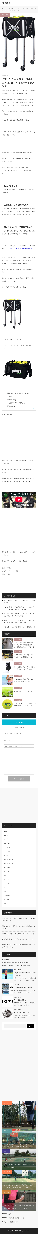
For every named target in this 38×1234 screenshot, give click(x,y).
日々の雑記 (7, 895)
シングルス (7, 843)
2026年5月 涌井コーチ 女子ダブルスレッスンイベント (17, 939)
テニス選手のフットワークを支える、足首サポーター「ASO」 (24, 668)
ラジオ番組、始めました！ (22, 1012)
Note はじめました (20, 1000)
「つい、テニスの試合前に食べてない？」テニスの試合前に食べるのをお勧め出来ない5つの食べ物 (24, 645)
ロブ (5, 887)
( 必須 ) (7, 740)
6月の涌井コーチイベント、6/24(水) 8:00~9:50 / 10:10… (16, 965)
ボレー (6, 875)
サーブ (6, 839)
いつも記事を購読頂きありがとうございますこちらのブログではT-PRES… (24, 991)
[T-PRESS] (16, 3)
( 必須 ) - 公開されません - (13, 746)
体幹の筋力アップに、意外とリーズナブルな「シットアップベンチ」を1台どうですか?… (19, 621)
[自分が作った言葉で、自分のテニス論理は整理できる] (27, 581)
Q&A (5, 831)
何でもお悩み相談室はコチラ (10, 1222)
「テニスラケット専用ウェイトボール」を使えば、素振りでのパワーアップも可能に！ (19, 615)
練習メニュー (8, 903)
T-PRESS (17, 1230)
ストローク (7, 847)
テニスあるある (8, 859)
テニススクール (8, 863)
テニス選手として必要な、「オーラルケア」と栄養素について (19, 602)
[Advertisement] (20, 805)
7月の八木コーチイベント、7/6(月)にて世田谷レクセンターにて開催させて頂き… (25, 979)
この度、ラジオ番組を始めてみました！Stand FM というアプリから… (24, 1016)
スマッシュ (7, 851)
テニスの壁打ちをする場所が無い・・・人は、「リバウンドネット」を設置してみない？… (19, 608)
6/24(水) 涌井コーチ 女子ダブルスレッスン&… (16, 962)
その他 (6, 835)
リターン (6, 883)
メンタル (6, 879)
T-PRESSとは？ (6, 1214)
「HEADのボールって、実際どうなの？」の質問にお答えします (25, 704)
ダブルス (6, 855)
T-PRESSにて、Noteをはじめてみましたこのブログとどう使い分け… (24, 1004)
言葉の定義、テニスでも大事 (23, 691)
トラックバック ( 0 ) (19, 727)
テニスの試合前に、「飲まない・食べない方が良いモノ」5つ (24, 680)
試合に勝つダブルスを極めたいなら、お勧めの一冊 (19, 627)
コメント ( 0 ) (19, 722)
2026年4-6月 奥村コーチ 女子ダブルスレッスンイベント (18, 934)
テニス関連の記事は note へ (23, 987)
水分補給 (6, 899)
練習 (17, 571)
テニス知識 (9, 8)
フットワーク (8, 871)
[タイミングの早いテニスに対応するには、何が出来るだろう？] (10, 581)
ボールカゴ (12, 571)
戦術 (5, 891)
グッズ (6, 571)
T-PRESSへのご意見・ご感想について (13, 1218)
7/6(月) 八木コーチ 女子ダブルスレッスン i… (25, 974)
